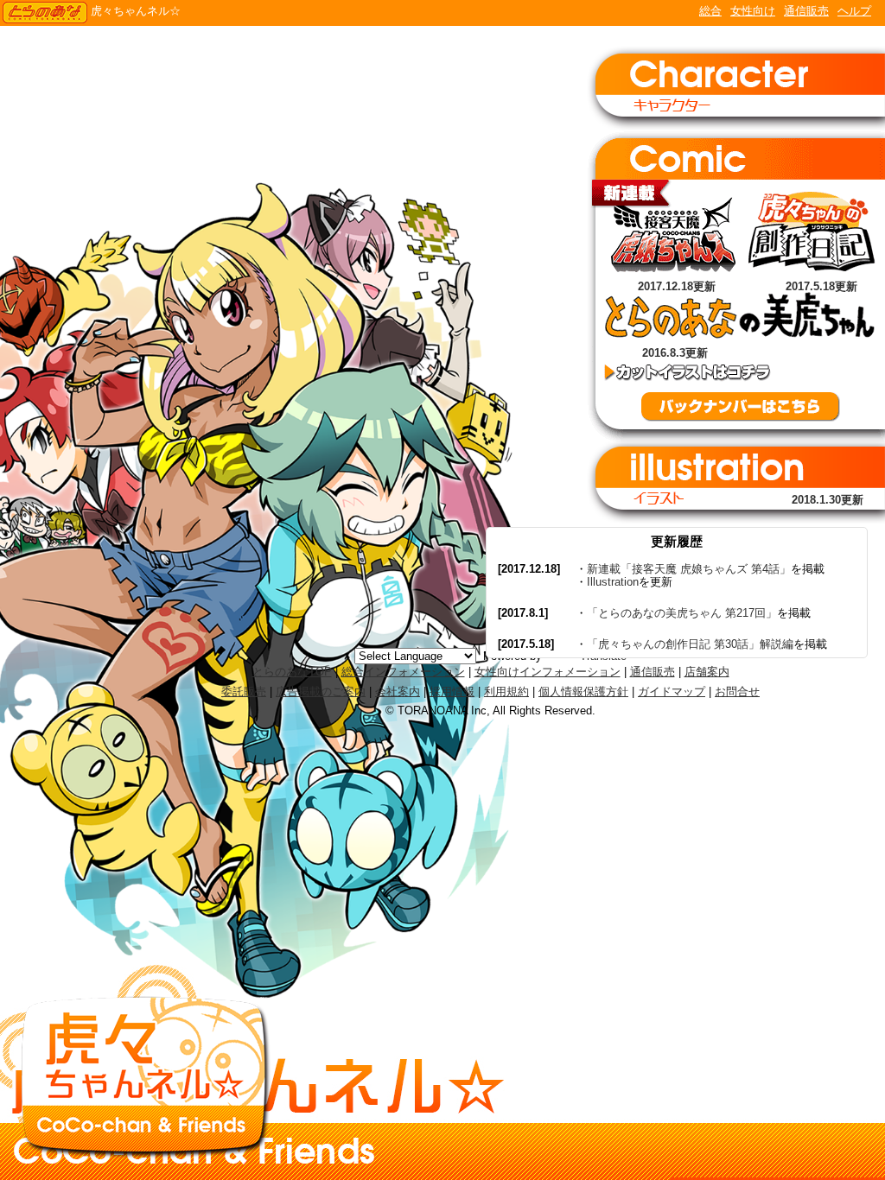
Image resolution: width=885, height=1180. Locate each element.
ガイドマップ (671, 691)
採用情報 (452, 691)
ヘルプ (854, 10)
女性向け (752, 10)
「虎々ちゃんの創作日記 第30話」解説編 (690, 644)
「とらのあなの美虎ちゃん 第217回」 (682, 612)
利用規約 (506, 691)
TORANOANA (45, 13)
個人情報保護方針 (583, 691)
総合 (710, 10)
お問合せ (737, 691)
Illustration (613, 581)
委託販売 (243, 691)
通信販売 (806, 10)
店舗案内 (706, 671)
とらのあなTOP (292, 671)
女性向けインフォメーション (547, 671)
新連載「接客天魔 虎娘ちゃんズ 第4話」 (689, 568)
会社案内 (397, 691)
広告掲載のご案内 (321, 691)
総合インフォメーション (403, 671)
